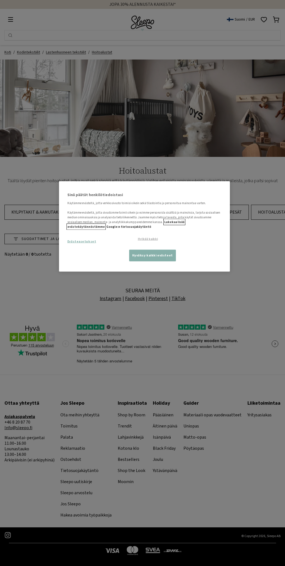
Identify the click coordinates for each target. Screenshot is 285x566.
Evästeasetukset (81, 241)
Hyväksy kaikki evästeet (152, 255)
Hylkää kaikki (148, 239)
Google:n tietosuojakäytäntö (128, 226)
